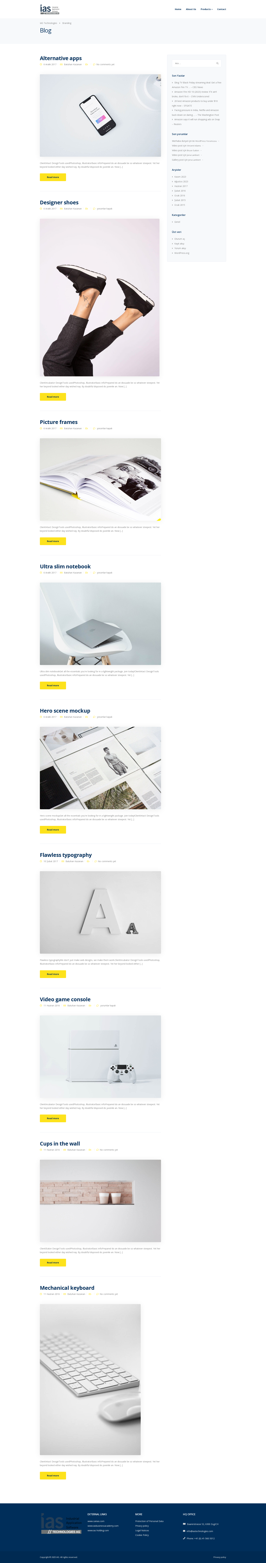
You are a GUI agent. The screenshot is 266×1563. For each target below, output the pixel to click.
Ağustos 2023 (181, 181)
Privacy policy (142, 1525)
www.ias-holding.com (98, 1530)
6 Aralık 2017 (50, 64)
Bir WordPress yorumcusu (204, 141)
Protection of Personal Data (149, 1521)
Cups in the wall (60, 1143)
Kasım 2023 (180, 176)
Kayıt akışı (179, 243)
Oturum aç (179, 238)
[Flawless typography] (100, 912)
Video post (177, 145)
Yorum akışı (180, 248)
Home (178, 9)
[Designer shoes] (99, 297)
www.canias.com (96, 1521)
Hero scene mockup (65, 710)
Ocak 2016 (179, 195)
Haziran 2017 (180, 186)
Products (206, 9)
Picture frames (58, 422)
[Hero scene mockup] (100, 767)
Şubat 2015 (180, 200)
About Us (191, 9)
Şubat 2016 (180, 190)
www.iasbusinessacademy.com (103, 1525)
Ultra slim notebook (65, 566)
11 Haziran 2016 (52, 1005)
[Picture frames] (100, 479)
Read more (53, 177)
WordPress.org (181, 253)
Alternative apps (61, 58)
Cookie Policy (142, 1535)
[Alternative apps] (100, 115)
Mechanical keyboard (67, 1287)
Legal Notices (142, 1530)
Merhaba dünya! (180, 140)
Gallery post (178, 159)
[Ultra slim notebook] (100, 623)
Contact (221, 9)
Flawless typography (66, 854)
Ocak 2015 (179, 204)
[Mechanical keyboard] (90, 1379)
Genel (177, 221)
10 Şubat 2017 (51, 861)
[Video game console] (100, 1056)
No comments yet (105, 64)
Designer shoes (59, 202)
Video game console (65, 999)
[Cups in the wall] (100, 1200)
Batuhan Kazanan (73, 64)
